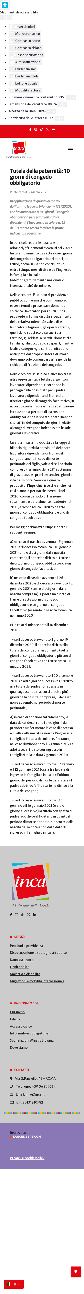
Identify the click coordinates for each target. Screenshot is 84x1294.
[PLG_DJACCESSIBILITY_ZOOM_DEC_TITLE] (68, 97)
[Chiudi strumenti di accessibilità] (9, 17)
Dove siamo (19, 1047)
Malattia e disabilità (25, 974)
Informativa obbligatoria (29, 1033)
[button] (70, 149)
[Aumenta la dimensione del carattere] (65, 104)
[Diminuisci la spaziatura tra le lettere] (57, 118)
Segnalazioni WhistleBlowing (32, 1040)
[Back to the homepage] (19, 149)
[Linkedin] (53, 129)
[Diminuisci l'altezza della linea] (48, 111)
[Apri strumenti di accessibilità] (5, 5)
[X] (47, 129)
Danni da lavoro (22, 960)
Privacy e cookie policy (27, 1158)
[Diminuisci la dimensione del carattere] (59, 104)
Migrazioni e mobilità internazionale (37, 981)
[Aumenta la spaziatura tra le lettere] (62, 118)
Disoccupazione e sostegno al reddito (38, 953)
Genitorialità (19, 967)
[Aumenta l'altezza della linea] (53, 111)
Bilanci (15, 1019)
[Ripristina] (3, 17)
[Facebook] (30, 129)
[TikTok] (41, 129)
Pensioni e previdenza (26, 946)
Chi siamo (17, 1012)
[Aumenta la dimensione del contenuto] (73, 97)
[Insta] (35, 129)
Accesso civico (21, 1026)
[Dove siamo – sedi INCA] (76, 1271)
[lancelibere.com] (42, 1137)
